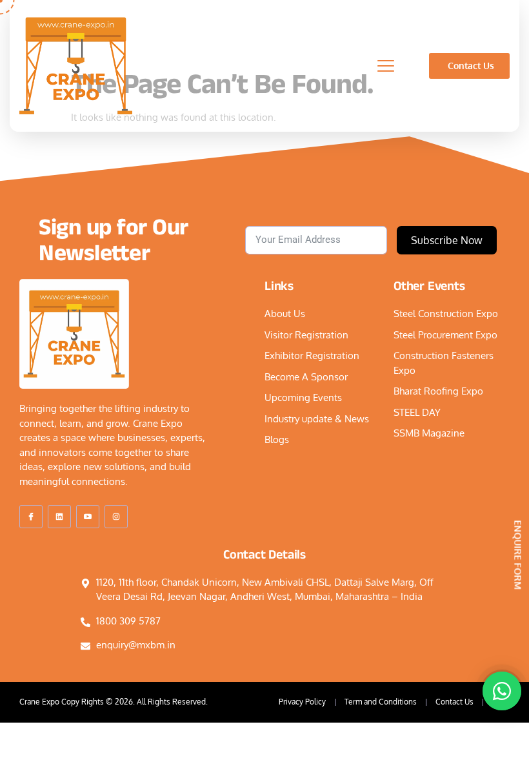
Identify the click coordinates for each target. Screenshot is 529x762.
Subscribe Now (447, 240)
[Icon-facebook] (31, 516)
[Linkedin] (59, 516)
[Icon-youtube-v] (87, 516)
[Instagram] (116, 516)
